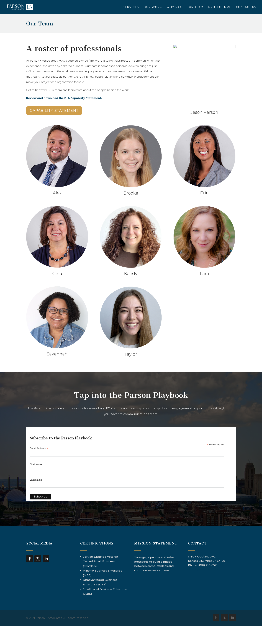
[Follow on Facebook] (29, 558)
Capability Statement (54, 110)
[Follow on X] (37, 558)
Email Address (39, 448)
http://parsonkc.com (203, 569)
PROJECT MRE (219, 7)
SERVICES (131, 7)
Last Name (36, 479)
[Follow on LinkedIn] (46, 558)
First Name (36, 464)
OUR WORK (153, 7)
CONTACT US (246, 7)
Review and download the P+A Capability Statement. (64, 98)
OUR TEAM (195, 7)
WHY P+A (174, 7)
